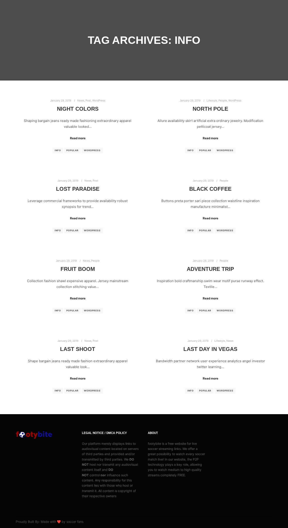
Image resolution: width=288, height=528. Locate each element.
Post (88, 100)
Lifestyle (212, 100)
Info (58, 150)
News (80, 100)
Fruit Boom (78, 269)
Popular (72, 150)
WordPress (98, 100)
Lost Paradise (77, 189)
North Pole (210, 109)
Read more (78, 138)
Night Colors (78, 109)
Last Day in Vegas (210, 349)
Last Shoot (77, 349)
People (222, 100)
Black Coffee (210, 189)
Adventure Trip (210, 269)
